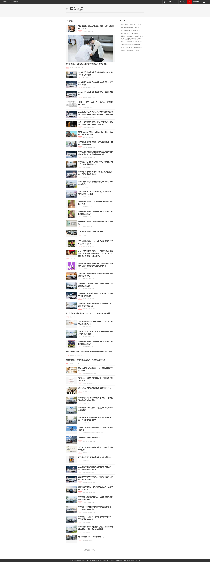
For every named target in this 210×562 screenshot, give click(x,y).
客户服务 (109, 560)
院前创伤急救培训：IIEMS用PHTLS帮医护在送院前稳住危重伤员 (90, 351)
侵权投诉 (138, 560)
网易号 (80, 31)
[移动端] (164, 2)
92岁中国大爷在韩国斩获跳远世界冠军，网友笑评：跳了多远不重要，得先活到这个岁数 (132, 44)
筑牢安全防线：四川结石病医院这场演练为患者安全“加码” (87, 64)
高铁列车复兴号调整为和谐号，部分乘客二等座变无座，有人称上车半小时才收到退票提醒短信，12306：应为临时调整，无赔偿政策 (132, 39)
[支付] (180, 2)
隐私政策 (113, 560)
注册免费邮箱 (196, 1)
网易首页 (5, 1)
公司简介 (94, 560)
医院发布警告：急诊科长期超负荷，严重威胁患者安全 (85, 360)
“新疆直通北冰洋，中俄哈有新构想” (130, 33)
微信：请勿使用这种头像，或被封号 (130, 27)
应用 (9, 1)
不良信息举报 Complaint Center (123, 560)
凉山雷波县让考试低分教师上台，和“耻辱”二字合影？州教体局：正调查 (132, 36)
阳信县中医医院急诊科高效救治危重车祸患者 (94, 457)
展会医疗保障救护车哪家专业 (89, 437)
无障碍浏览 (15, 1)
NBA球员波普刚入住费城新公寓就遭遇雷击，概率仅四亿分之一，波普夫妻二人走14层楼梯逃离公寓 (132, 47)
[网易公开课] (170, 2)
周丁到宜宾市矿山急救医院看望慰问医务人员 (94, 388)
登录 (190, 1)
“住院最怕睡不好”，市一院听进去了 (91, 537)
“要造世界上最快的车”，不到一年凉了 (130, 30)
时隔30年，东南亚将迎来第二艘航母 (130, 50)
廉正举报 (133, 560)
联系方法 (99, 560)
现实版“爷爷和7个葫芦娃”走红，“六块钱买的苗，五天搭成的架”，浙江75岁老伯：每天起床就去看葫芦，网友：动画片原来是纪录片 (132, 24)
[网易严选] (175, 2)
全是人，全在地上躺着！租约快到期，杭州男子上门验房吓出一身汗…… (132, 42)
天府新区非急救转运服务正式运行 (90, 231)
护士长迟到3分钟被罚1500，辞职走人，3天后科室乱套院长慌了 (89, 313)
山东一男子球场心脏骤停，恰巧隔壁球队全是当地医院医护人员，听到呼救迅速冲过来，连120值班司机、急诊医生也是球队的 (96, 253)
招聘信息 (104, 560)
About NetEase (87, 560)
